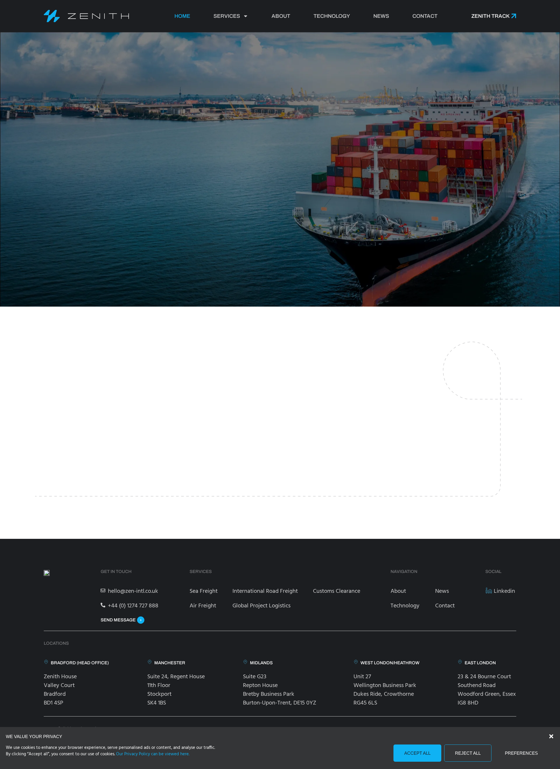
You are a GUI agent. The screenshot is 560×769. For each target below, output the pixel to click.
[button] (551, 736)
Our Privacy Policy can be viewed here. (152, 754)
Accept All (417, 753)
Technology (332, 16)
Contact (425, 16)
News (381, 16)
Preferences (521, 753)
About (281, 16)
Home (182, 16)
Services (227, 16)
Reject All (468, 753)
